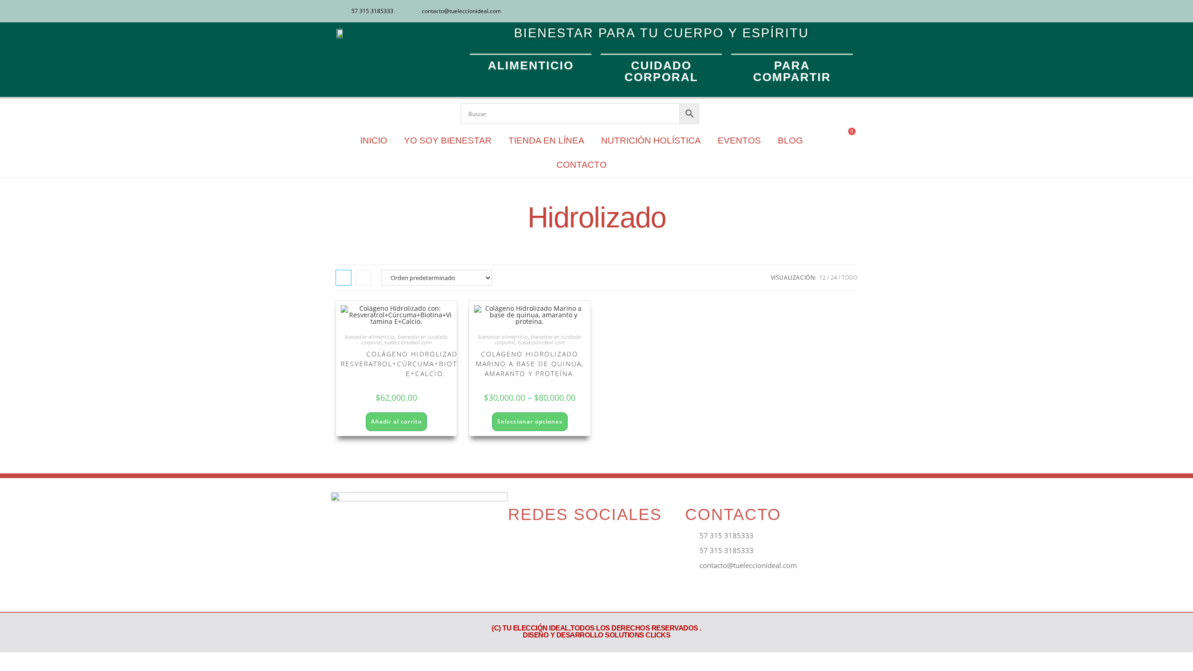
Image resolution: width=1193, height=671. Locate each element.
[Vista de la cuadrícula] (343, 278)
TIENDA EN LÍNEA (546, 140)
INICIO (373, 140)
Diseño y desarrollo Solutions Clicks (596, 635)
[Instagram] (835, 11)
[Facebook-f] (519, 543)
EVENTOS (739, 140)
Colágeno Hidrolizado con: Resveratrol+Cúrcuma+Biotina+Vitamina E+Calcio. (426, 363)
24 (833, 277)
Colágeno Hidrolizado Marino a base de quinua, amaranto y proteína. (530, 363)
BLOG (790, 140)
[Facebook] (820, 11)
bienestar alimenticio (370, 337)
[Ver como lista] (364, 278)
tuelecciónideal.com (408, 342)
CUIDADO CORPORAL (661, 71)
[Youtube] (850, 11)
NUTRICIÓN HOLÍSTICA (651, 140)
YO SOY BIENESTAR (448, 140)
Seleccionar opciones (529, 421)
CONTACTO (581, 165)
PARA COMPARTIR (792, 71)
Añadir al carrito (396, 421)
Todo (849, 277)
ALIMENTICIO (531, 65)
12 (822, 277)
